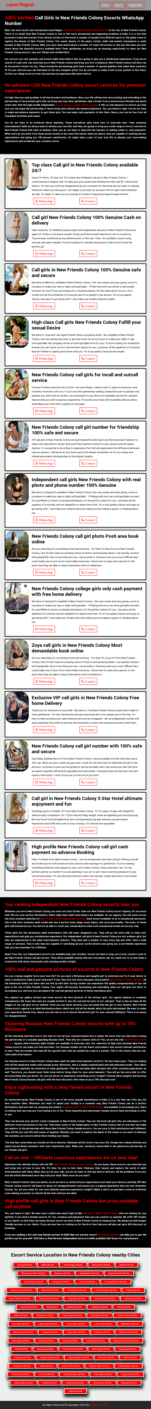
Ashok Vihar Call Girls (101, 1265)
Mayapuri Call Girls (50, 1332)
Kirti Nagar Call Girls (21, 1324)
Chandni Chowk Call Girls (118, 1273)
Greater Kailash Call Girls (105, 1298)
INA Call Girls (52, 1307)
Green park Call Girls (133, 1298)
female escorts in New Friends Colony (83, 1107)
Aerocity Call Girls (24, 1265)
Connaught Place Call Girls (116, 1282)
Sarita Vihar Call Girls (71, 1366)
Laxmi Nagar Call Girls (76, 1324)
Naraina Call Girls (70, 1341)
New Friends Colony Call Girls (126, 1341)
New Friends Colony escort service (73, 1164)
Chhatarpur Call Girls (61, 1282)
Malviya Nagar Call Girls (23, 1332)
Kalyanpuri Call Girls (45, 1315)
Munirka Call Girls (46, 1341)
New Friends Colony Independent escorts (63, 918)
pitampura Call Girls (22, 1357)
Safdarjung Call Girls (21, 1366)
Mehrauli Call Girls (102, 1332)
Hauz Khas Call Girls (28, 1307)
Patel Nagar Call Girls (101, 1349)
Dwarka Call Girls (133, 1290)
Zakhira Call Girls (75, 1391)
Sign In (118, 5)
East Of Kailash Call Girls (19, 1298)
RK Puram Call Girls (106, 1357)
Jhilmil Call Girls (124, 1307)
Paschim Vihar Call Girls (73, 1349)
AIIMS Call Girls (47, 1265)
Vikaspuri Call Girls (129, 1383)
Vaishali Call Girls (49, 1383)
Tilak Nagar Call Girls (103, 1374)
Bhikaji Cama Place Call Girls (33, 1273)
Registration (135, 5)
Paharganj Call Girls (45, 1349)
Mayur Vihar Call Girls (76, 1332)
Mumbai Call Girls (99, 1405)
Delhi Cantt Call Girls (49, 1290)
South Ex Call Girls (46, 1374)
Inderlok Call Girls (74, 1307)
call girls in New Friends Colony (100, 1213)
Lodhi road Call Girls (103, 1324)
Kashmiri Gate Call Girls (127, 1315)
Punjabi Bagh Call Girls (49, 1357)
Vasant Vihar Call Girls (102, 1383)
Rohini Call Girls (130, 1357)
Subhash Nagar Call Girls (74, 1374)
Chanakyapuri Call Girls (89, 1273)
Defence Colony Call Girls (21, 1290)
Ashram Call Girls (126, 1265)
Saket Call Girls (46, 1366)
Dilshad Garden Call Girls (106, 1290)
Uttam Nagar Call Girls (23, 1383)
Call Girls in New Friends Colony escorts (85, 30)
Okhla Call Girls (21, 1349)
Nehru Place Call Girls (96, 1341)
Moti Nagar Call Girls (20, 1341)
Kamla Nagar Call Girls (72, 1315)
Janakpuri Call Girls (99, 1307)
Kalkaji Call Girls (20, 1315)
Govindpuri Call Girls (76, 1298)
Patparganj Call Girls (127, 1349)
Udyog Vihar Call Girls (130, 1374)
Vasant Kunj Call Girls (75, 1383)
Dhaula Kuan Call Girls (77, 1290)
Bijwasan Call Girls (62, 1273)
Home (105, 5)
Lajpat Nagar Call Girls (48, 1324)
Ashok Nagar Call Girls (73, 1265)
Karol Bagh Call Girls (99, 1315)
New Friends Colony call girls (126, 979)
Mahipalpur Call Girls (130, 1324)
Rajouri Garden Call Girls (79, 1357)
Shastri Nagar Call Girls (128, 1366)
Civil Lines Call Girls (87, 1282)
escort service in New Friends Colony (76, 105)
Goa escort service (108, 1234)
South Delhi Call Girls (20, 1374)
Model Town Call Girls (128, 1332)
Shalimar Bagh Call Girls (99, 1366)
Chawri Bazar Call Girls (33, 1282)
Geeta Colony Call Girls (49, 1298)
